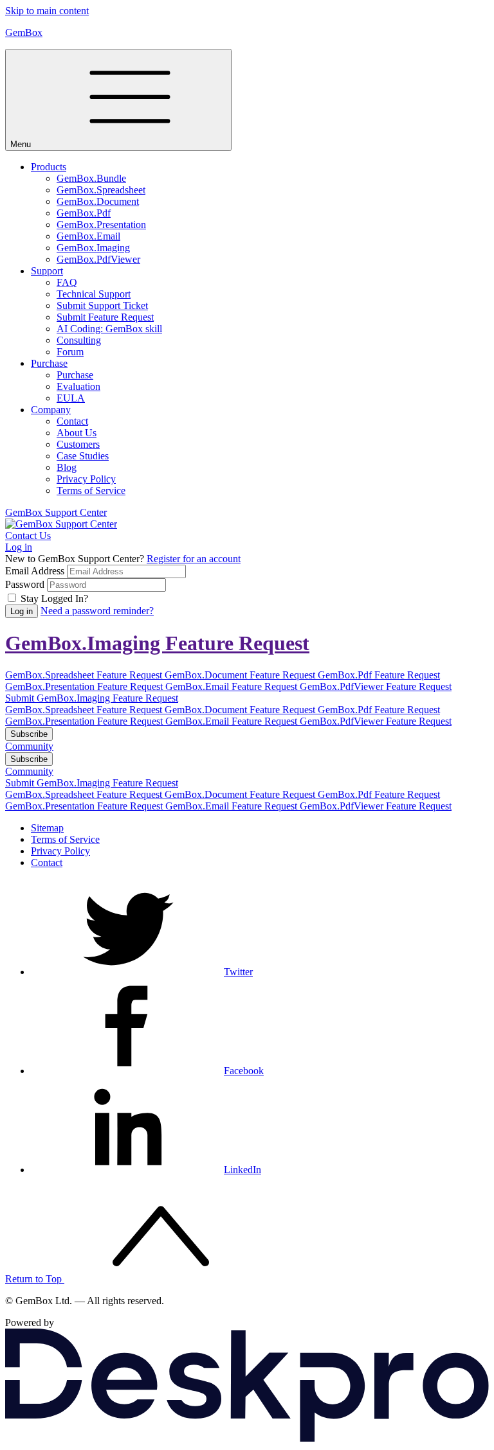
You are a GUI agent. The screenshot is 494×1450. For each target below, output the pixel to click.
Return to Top (34, 1278)
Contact (72, 421)
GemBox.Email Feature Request (232, 686)
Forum (70, 351)
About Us (76, 432)
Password (24, 584)
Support (47, 270)
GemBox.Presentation (101, 224)
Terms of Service (91, 490)
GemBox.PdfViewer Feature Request (376, 686)
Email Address (34, 570)
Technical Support (94, 293)
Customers (78, 444)
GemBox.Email (88, 236)
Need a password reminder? (97, 610)
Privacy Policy (86, 478)
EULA (71, 398)
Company (51, 409)
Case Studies (83, 455)
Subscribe (29, 734)
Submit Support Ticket (102, 305)
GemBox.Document (98, 201)
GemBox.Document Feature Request (241, 674)
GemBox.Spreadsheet (101, 189)
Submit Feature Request (105, 317)
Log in (18, 547)
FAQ (67, 282)
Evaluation (78, 386)
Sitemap (47, 827)
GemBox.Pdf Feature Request (379, 674)
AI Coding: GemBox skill (109, 328)
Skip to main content (47, 10)
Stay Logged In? (54, 598)
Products (48, 166)
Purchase (49, 363)
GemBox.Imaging (93, 247)
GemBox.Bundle (91, 178)
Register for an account (194, 558)
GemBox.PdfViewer (98, 259)
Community (29, 746)
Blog (67, 467)
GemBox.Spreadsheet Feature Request (85, 674)
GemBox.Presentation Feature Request (85, 686)
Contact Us (28, 535)
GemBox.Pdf (84, 213)
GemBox (23, 32)
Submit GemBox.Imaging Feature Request (91, 698)
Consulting (79, 340)
